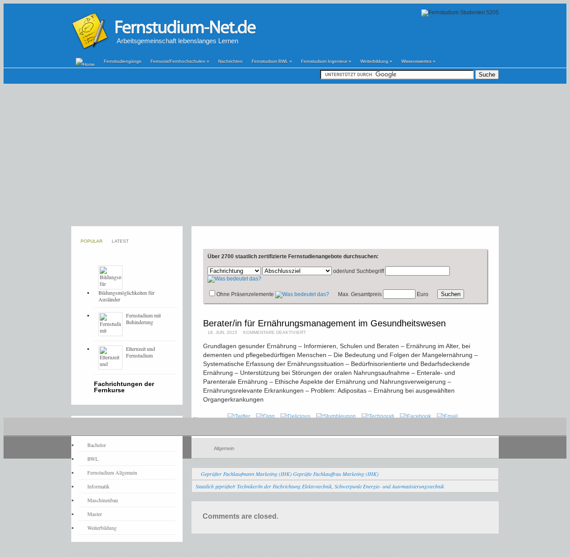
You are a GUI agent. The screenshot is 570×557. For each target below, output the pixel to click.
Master (94, 513)
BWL (92, 458)
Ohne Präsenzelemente (245, 294)
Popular (91, 241)
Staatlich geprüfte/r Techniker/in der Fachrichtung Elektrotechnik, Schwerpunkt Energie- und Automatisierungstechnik (319, 486)
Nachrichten (230, 61)
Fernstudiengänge (123, 61)
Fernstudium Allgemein (112, 472)
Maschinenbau (102, 500)
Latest (120, 241)
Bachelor (96, 444)
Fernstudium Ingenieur (326, 61)
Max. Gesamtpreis (360, 294)
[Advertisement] (285, 155)
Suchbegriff (370, 271)
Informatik (98, 486)
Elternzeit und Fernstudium (140, 352)
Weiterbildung (376, 61)
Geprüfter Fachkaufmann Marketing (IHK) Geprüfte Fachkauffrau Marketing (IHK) (290, 473)
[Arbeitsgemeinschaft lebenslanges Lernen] (163, 48)
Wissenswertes (418, 61)
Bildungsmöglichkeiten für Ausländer (126, 296)
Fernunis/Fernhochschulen (180, 61)
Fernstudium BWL (272, 61)
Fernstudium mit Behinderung (143, 318)
